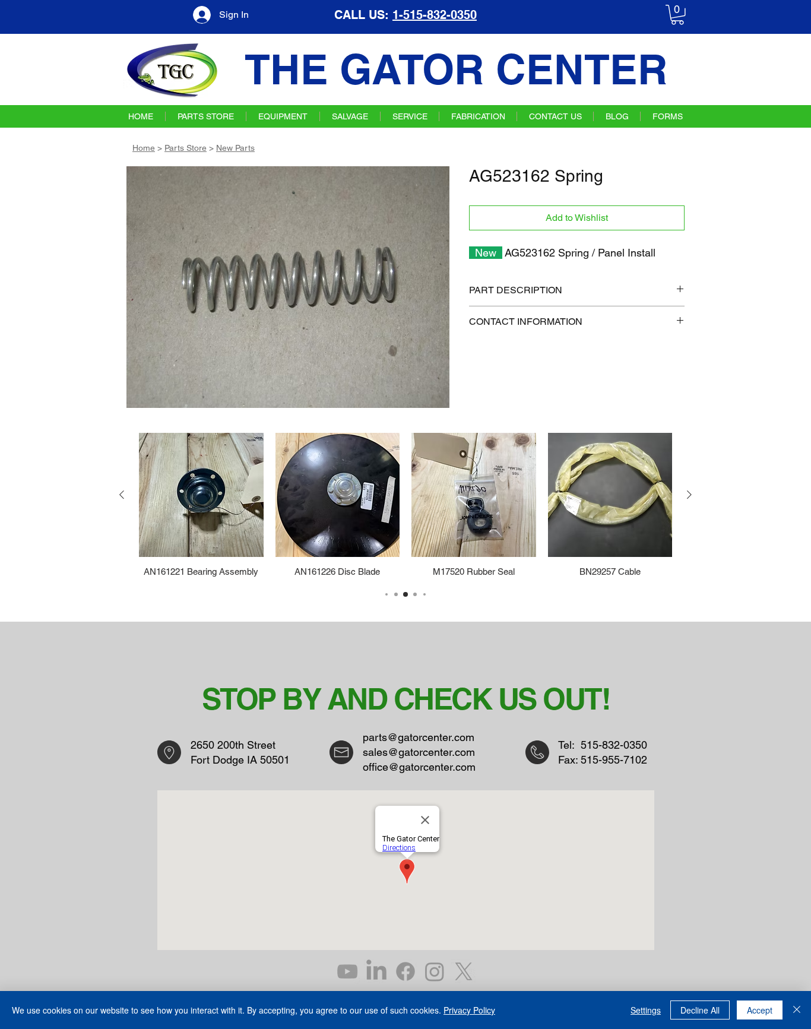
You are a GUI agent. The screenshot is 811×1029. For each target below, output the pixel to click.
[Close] (797, 1009)
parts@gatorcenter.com (418, 737)
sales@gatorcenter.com (419, 752)
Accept (759, 1010)
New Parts (235, 148)
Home (143, 148)
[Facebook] (405, 971)
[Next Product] (689, 494)
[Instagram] (434, 971)
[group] (405, 505)
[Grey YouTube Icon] (347, 971)
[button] (677, 15)
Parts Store (185, 148)
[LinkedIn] (376, 971)
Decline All (700, 1010)
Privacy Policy (469, 1010)
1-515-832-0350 (434, 15)
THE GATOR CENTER (456, 69)
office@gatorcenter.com (419, 767)
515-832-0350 (614, 745)
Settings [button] (646, 1010)
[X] (463, 971)
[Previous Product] (122, 494)
